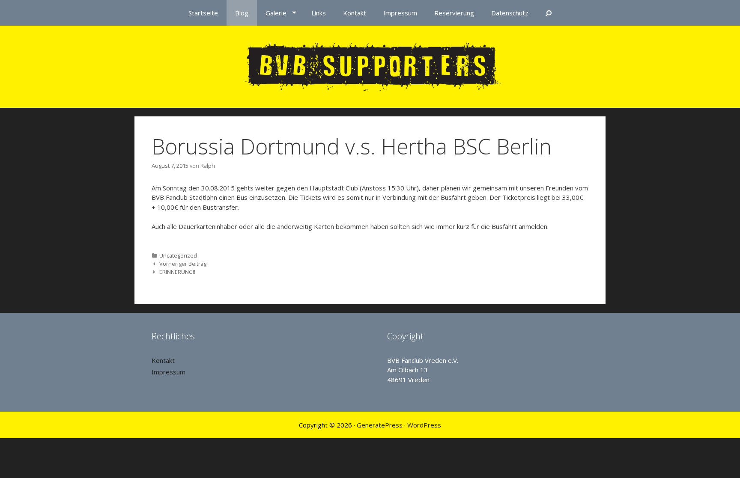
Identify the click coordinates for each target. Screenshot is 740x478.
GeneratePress (380, 425)
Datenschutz (509, 13)
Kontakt (354, 13)
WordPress (424, 425)
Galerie (276, 13)
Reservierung (454, 13)
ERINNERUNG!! (177, 272)
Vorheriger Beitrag (182, 263)
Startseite (203, 13)
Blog (241, 13)
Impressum (400, 13)
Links (318, 13)
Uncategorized (178, 255)
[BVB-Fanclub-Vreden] (370, 66)
